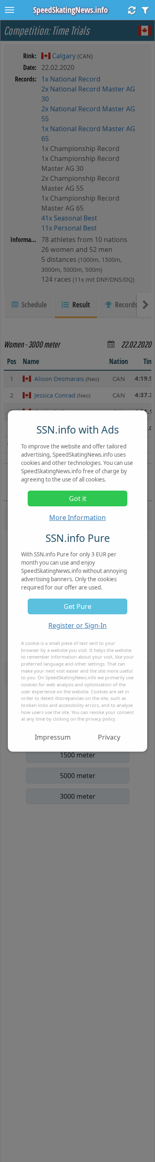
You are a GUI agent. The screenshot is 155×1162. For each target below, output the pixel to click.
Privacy (109, 737)
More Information (77, 517)
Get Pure (77, 606)
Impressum (53, 737)
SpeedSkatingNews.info (70, 9)
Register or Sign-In (77, 625)
